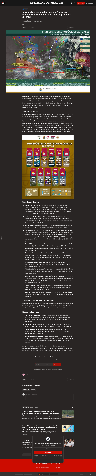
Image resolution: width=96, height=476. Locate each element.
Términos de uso (48, 455)
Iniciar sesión (89, 3)
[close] (61, 437)
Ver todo (26, 454)
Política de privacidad (57, 457)
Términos (21, 474)
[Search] (71, 3)
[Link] (20, 111)
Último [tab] (31, 407)
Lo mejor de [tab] (26, 407)
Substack (81, 474)
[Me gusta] (23, 422)
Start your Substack (44, 474)
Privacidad (17, 474)
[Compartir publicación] (74, 3)
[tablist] (28, 389)
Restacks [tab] (33, 389)
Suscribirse (81, 3)
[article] (48, 416)
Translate (25, 9)
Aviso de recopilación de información (43, 457)
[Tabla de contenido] (2, 238)
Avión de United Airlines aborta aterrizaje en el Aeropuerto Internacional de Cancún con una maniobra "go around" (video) (40, 413)
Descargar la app (53, 474)
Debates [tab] (36, 407)
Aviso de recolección (28, 474)
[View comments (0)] (28, 27)
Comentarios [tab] (26, 389)
